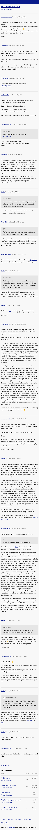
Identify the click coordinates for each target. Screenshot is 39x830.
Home (3, 819)
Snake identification (10, 6)
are (37, 517)
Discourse (12, 827)
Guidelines (18, 819)
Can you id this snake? (9, 785)
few (3, 519)
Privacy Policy (5, 823)
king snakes (33, 260)
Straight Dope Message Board (10, 2)
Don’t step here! (6, 86)
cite (10, 311)
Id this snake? (5, 778)
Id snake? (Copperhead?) (9, 807)
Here (34, 517)
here (16, 547)
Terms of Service (28, 819)
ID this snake (5, 793)
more (6, 519)
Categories (10, 819)
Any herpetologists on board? (11, 800)
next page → (5, 765)
